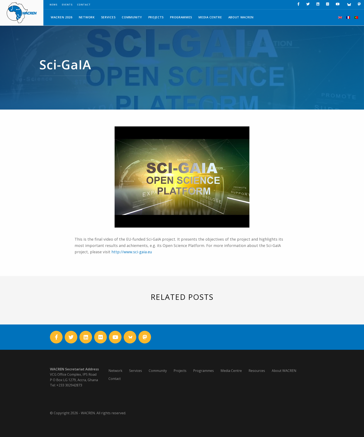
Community (132, 17)
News (54, 4)
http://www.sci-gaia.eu (131, 251)
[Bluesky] (348, 4)
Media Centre (210, 17)
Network (87, 17)
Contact (84, 4)
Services (108, 17)
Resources (257, 370)
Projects (156, 17)
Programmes (181, 17)
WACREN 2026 (61, 17)
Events (67, 4)
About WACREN (241, 17)
